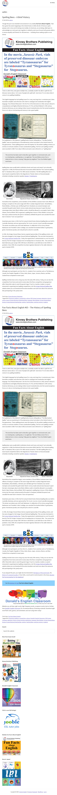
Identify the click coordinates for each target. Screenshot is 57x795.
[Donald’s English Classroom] (11, 689)
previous (12, 583)
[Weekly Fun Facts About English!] (11, 738)
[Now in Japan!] (11, 762)
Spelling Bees (29, 302)
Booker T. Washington (31, 176)
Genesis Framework (32, 792)
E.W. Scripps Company (35, 298)
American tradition (14, 298)
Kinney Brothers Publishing (15, 296)
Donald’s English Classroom (12, 608)
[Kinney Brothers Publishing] (11, 664)
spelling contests (38, 302)
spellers (24, 302)
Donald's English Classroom (37, 618)
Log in (45, 792)
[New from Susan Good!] (11, 640)
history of (10, 575)
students (45, 302)
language (29, 300)
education (44, 298)
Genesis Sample (22, 792)
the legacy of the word (41, 573)
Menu (53, 2)
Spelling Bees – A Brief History (16, 17)
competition (22, 298)
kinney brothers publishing (24, 620)
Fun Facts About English (14, 616)
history (8, 300)
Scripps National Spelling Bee (12, 238)
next (17, 583)
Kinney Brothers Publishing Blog (18, 300)
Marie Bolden (36, 300)
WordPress (40, 792)
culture (28, 298)
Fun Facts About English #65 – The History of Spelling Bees (26, 309)
